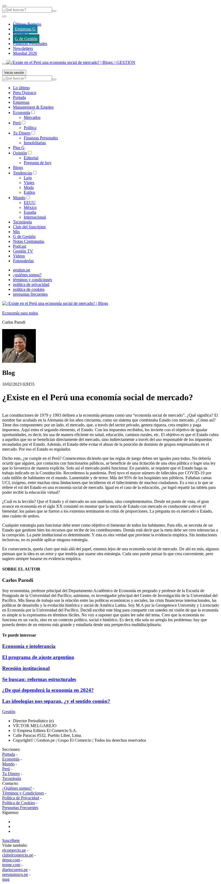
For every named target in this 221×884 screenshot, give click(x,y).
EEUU (30, 202)
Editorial (31, 158)
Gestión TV (23, 251)
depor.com (11, 860)
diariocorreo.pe (15, 869)
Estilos (29, 192)
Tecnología (22, 222)
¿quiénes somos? (27, 274)
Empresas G (25, 29)
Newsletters (23, 48)
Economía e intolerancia (29, 646)
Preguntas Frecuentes (20, 807)
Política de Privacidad (20, 798)
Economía (21, 112)
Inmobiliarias (35, 142)
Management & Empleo (33, 107)
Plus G (19, 147)
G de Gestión (26, 38)
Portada (19, 97)
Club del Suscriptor (29, 227)
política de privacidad (31, 284)
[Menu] (4, 6)
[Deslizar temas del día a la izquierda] (4, 16)
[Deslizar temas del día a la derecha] (4, 64)
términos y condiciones (32, 279)
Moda (29, 187)
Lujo (28, 177)
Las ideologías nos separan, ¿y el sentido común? (56, 701)
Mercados (32, 117)
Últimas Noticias (27, 24)
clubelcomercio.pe (17, 855)
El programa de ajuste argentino (38, 657)
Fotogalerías (23, 260)
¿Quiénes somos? (17, 788)
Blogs (18, 167)
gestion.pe (21, 270)
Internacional (35, 217)
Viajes (29, 182)
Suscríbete (11, 840)
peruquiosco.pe (15, 874)
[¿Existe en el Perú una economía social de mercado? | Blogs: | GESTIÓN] (70, 62)
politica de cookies (28, 289)
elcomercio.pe (14, 850)
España (30, 212)
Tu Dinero (21, 133)
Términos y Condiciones (23, 793)
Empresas (21, 34)
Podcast (19, 246)
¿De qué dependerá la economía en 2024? (48, 690)
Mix (16, 231)
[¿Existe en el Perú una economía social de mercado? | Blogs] (55, 303)
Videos (19, 256)
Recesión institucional (26, 668)
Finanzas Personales (30, 43)
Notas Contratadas (28, 241)
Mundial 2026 (25, 53)
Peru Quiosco (24, 92)
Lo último (21, 87)
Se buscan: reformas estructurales (39, 679)
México (30, 207)
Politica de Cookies (18, 802)
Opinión (20, 153)
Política (30, 127)
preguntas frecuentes (30, 294)
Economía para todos (20, 313)
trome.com (11, 864)
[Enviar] (54, 11)
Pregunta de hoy (37, 162)
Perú (17, 122)
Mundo (19, 197)
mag (5, 879)
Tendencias (22, 173)
